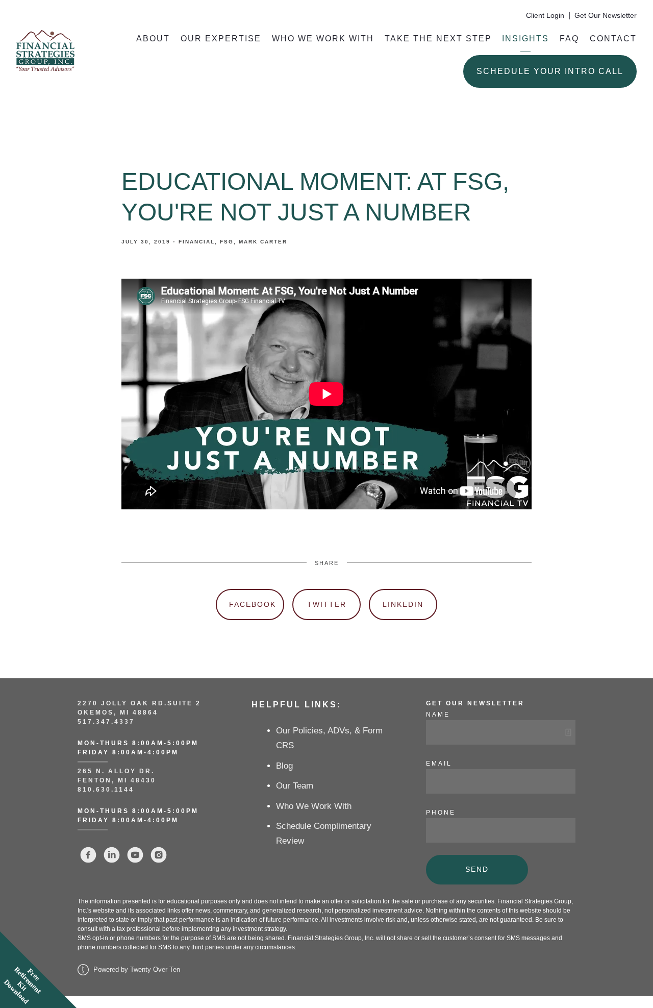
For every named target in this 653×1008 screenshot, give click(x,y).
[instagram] (158, 855)
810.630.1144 (106, 789)
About (153, 38)
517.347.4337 (106, 721)
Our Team (294, 786)
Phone (441, 812)
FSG (227, 241)
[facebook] (88, 855)
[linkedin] (112, 855)
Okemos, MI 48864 (118, 712)
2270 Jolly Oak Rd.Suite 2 (139, 703)
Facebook (252, 604)
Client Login (545, 15)
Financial (197, 241)
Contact (613, 38)
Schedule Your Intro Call (549, 71)
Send (477, 869)
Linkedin (403, 604)
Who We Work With (323, 38)
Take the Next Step (438, 38)
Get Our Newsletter (605, 15)
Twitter (326, 604)
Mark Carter (263, 241)
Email (439, 763)
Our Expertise (221, 38)
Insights (525, 38)
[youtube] (135, 855)
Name (438, 714)
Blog (284, 766)
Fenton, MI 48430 (117, 780)
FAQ (569, 38)
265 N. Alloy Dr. (118, 771)
